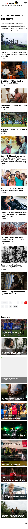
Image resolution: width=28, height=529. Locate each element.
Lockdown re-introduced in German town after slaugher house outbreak (12, 239)
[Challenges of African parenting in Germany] (14, 95)
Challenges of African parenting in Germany (14, 106)
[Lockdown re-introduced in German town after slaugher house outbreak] (14, 228)
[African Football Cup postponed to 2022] (14, 119)
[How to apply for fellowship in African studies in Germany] (14, 177)
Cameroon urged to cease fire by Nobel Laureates (13, 293)
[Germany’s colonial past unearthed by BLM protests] (14, 254)
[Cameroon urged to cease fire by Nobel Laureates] (14, 281)
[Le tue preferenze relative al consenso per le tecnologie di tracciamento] (27, 396)
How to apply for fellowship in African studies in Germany (12, 189)
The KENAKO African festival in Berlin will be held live (13, 82)
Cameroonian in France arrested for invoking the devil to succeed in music (14, 54)
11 (6, 306)
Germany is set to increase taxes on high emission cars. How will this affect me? (14, 214)
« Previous (4, 303)
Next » (15, 306)
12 (10, 306)
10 (2, 306)
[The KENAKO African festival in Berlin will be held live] (14, 70)
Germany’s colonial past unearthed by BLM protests (12, 266)
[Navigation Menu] (25, 3)
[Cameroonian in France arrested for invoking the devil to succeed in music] (14, 41)
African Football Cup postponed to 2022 (14, 130)
